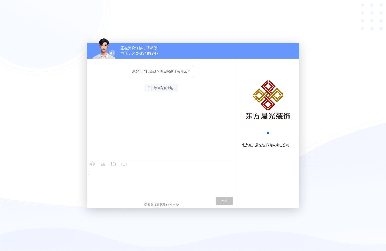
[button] (268, 133)
